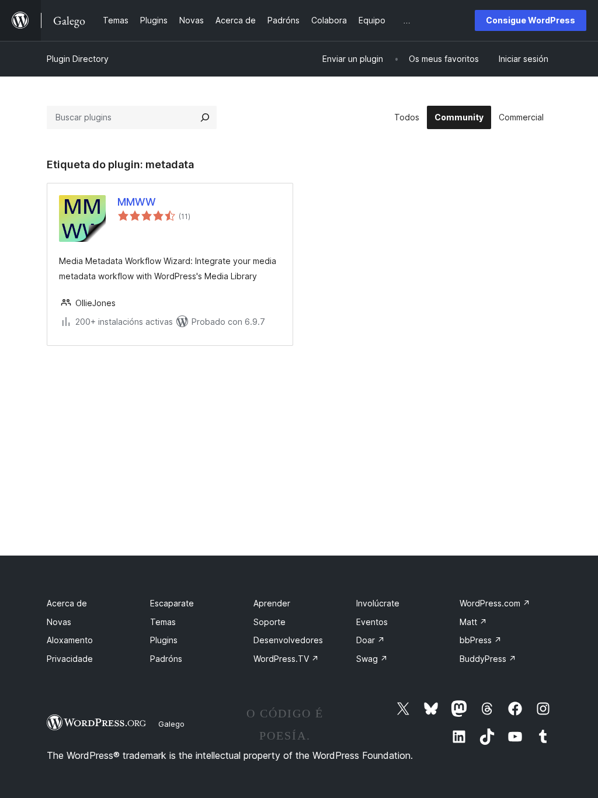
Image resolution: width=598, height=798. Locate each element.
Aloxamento (70, 640)
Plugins (164, 640)
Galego (171, 723)
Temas (163, 622)
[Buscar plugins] (205, 117)
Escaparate (172, 603)
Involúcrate (377, 603)
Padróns (166, 659)
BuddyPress (488, 659)
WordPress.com (495, 603)
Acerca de (67, 603)
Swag (372, 659)
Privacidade (70, 659)
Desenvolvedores (288, 640)
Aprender (271, 603)
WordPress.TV (286, 659)
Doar (370, 640)
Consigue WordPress (530, 20)
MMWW (136, 202)
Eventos (372, 622)
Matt (473, 622)
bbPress (481, 640)
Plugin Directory (78, 59)
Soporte (269, 622)
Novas (59, 622)
